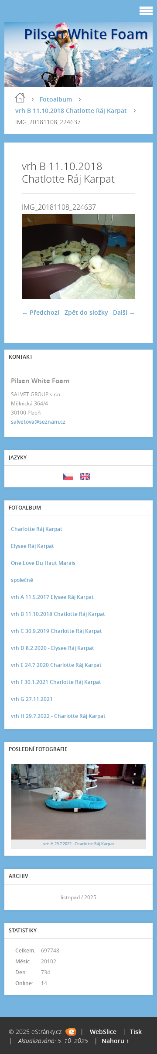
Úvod (20, 97)
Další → (124, 312)
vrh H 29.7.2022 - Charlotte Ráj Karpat (58, 716)
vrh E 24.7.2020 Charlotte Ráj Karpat (56, 665)
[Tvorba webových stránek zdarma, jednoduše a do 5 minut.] (70, 1032)
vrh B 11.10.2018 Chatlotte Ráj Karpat (71, 110)
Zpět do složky (86, 312)
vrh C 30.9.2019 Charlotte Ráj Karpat (56, 631)
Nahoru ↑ (115, 1041)
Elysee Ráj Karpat (32, 546)
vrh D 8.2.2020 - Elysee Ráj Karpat (52, 648)
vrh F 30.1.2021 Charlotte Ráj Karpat (56, 682)
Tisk (136, 1031)
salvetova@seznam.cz (38, 421)
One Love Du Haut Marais (43, 563)
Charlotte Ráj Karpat (36, 529)
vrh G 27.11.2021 (32, 699)
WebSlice (103, 1031)
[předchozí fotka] (36, 256)
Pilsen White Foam (86, 33)
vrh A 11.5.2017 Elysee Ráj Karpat (52, 597)
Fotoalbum (56, 99)
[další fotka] (121, 256)
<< (20, 897)
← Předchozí (40, 312)
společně (22, 580)
